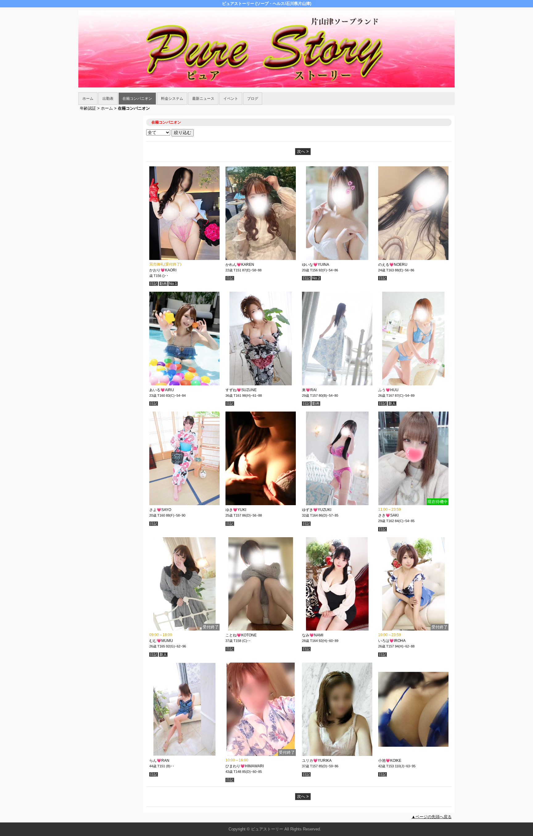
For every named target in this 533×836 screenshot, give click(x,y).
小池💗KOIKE (389, 760)
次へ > (303, 151)
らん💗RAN (159, 760)
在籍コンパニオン (137, 98)
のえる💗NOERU (392, 264)
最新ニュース (203, 98)
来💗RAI (309, 390)
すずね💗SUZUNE (241, 390)
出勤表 (108, 98)
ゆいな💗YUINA (315, 264)
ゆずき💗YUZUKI (316, 510)
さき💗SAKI (388, 515)
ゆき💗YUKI (235, 510)
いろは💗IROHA (392, 641)
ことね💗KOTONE (241, 635)
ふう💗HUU (388, 390)
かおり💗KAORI (162, 270)
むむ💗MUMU (161, 641)
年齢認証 (88, 108)
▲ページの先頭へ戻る (431, 816)
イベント (230, 98)
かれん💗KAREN (239, 264)
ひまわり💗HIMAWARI (244, 766)
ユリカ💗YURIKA (317, 760)
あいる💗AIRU (161, 390)
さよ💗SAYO (160, 510)
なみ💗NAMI (312, 635)
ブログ (252, 98)
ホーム (87, 98)
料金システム (172, 98)
